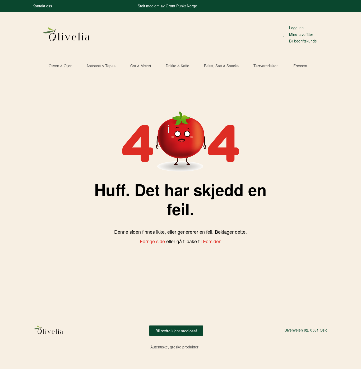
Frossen (300, 65)
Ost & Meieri (140, 65)
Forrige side (152, 241)
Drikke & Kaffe (177, 65)
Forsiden (212, 241)
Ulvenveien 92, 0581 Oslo (305, 330)
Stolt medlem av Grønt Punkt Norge (167, 5)
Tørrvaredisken (266, 65)
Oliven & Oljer (60, 65)
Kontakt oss (42, 5)
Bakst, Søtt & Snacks (221, 65)
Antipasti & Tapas (100, 65)
